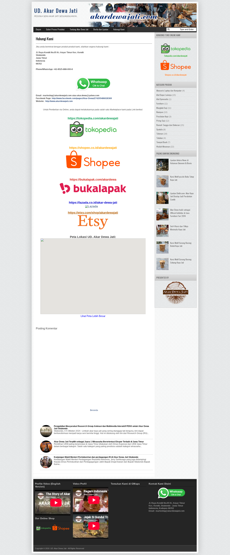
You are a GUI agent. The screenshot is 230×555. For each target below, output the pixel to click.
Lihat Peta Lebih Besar (93, 316)
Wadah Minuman (163, 146)
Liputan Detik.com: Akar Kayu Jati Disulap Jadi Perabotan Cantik (182, 196)
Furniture (160, 103)
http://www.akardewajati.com (59, 101)
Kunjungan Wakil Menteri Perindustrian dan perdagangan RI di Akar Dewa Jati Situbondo (96, 457)
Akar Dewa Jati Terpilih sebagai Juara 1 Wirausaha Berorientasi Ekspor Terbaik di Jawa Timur (99, 442)
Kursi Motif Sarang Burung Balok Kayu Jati (180, 244)
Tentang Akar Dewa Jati (79, 29)
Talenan (159, 133)
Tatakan (159, 138)
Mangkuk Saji (161, 107)
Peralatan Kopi (162, 116)
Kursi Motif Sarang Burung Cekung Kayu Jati (180, 261)
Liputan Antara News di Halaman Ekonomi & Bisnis (181, 162)
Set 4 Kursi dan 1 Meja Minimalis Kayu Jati (179, 228)
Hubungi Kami (119, 29)
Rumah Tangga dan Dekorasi (168, 125)
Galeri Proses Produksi (55, 29)
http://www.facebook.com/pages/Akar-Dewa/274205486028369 (82, 98)
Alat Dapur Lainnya (164, 94)
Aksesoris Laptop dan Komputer (169, 90)
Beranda (94, 410)
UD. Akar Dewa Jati (56, 10)
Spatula (159, 129)
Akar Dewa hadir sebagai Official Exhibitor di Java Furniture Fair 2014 (180, 212)
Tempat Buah (161, 142)
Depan (38, 29)
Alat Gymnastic (162, 99)
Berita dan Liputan (100, 29)
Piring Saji (160, 120)
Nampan (159, 112)
